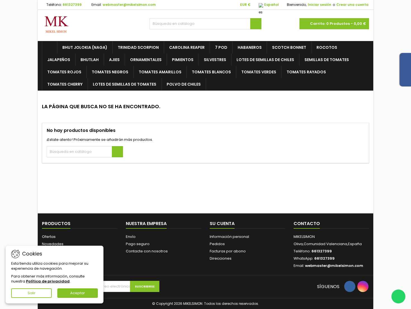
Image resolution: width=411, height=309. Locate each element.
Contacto (307, 223)
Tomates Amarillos (160, 72)
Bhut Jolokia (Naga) (84, 47)
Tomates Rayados (306, 72)
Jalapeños (58, 59)
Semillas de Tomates (326, 59)
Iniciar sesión (319, 4)
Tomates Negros (110, 72)
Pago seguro (138, 244)
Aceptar (77, 293)
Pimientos (182, 59)
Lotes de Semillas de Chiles (265, 59)
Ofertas (49, 236)
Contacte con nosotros (147, 251)
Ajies (114, 59)
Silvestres (215, 59)
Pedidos (217, 244)
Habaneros (250, 47)
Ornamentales (146, 59)
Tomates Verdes (258, 72)
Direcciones (221, 258)
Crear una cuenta (352, 4)
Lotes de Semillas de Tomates (124, 84)
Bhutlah (90, 59)
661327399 (72, 4)
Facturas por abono (228, 251)
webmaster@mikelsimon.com (129, 4)
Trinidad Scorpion (138, 47)
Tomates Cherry (64, 84)
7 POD (221, 47)
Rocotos (326, 47)
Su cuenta (222, 223)
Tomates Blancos (211, 72)
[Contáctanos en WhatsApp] (398, 296)
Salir (32, 293)
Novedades (52, 244)
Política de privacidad (48, 281)
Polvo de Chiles (184, 84)
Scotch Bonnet (289, 47)
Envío (131, 236)
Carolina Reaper (187, 47)
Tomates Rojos (64, 72)
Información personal (229, 236)
